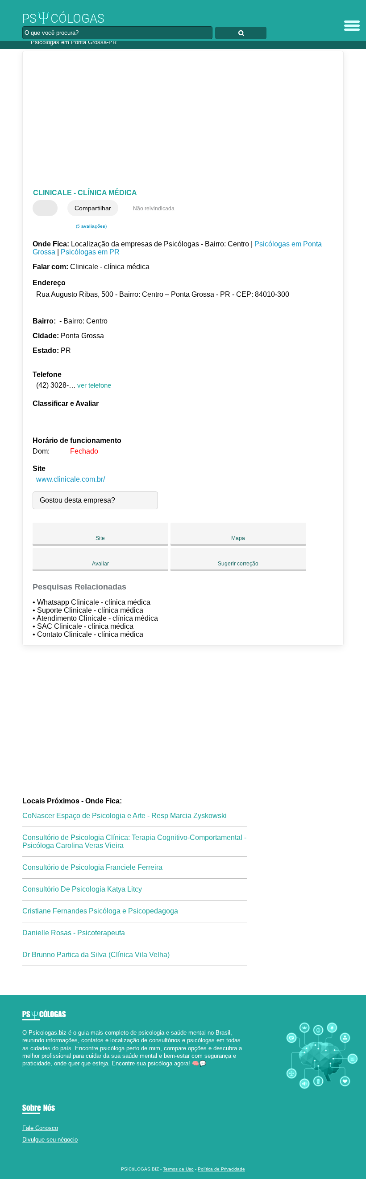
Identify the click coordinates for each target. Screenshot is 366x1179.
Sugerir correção (238, 564)
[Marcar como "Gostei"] (40, 208)
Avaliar (100, 564)
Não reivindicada (154, 208)
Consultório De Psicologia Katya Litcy (82, 889)
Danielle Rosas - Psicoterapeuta (73, 933)
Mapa (238, 538)
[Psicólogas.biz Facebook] (24, 1071)
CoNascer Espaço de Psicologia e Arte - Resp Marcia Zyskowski (124, 815)
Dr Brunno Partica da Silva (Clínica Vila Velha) (96, 954)
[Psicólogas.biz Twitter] (28, 1071)
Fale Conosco (40, 1128)
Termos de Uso (178, 1169)
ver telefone (94, 385)
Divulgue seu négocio (50, 1139)
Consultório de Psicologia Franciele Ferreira (92, 867)
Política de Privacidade (221, 1169)
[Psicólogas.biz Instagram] (32, 1071)
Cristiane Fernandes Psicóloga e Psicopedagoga (100, 911)
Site (100, 538)
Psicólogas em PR (90, 252)
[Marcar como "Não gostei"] (51, 208)
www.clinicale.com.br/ (70, 479)
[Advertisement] (176, 120)
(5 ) (91, 226)
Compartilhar (93, 208)
